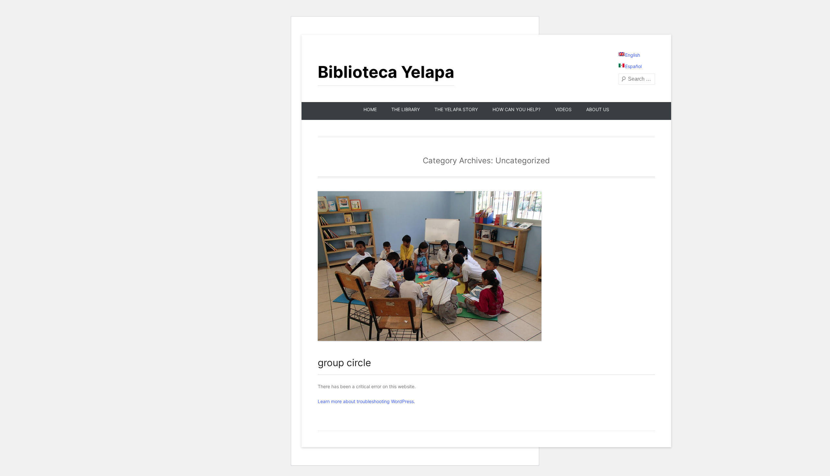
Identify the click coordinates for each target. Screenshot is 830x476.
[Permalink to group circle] (486, 266)
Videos (563, 109)
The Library (405, 109)
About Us (597, 109)
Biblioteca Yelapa (386, 72)
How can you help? (516, 109)
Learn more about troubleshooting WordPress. (366, 401)
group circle (344, 362)
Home (370, 109)
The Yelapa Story (456, 109)
